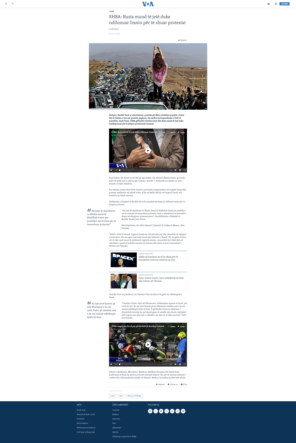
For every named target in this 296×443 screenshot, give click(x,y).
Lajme (111, 12)
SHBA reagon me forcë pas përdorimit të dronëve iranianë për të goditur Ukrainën (148, 326)
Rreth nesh (81, 410)
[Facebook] (275, 4)
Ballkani (115, 415)
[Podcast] (177, 411)
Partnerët (80, 419)
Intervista (116, 419)
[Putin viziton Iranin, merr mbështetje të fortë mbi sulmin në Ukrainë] (124, 281)
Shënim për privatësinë (86, 428)
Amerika (115, 410)
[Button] (182, 40)
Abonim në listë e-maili (86, 415)
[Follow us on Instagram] (166, 411)
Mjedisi (115, 432)
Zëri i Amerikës (120, 135)
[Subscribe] (183, 411)
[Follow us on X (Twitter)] (155, 411)
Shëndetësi (116, 428)
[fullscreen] (184, 170)
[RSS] (172, 411)
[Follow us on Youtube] (161, 411)
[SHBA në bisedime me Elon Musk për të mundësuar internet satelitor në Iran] (124, 259)
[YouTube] (268, 4)
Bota (114, 423)
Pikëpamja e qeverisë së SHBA (124, 437)
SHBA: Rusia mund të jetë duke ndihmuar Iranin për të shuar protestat (143, 132)
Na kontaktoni (82, 423)
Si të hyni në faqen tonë (86, 432)
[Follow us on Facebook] (150, 411)
